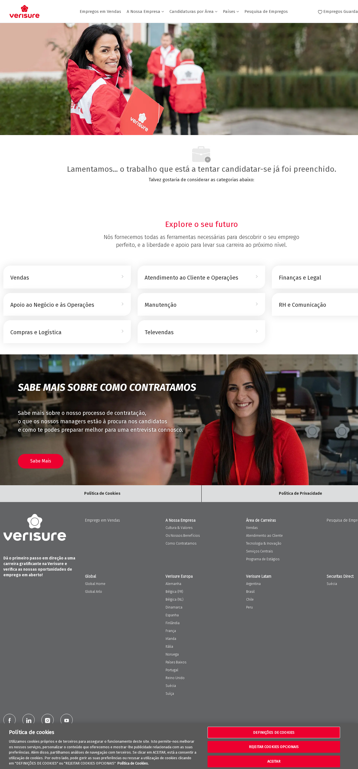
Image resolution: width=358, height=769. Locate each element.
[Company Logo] (24, 11)
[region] (179, 746)
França (171, 631)
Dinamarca (174, 607)
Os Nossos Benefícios (183, 536)
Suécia (171, 686)
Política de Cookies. (133, 763)
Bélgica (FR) (174, 592)
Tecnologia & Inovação (263, 543)
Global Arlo (93, 592)
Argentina (253, 584)
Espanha (172, 615)
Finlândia (173, 623)
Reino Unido (175, 678)
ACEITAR (274, 761)
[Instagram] (47, 720)
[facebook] (9, 720)
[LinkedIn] (28, 720)
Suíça (170, 694)
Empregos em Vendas (100, 12)
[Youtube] (66, 720)
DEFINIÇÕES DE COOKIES (274, 732)
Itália (169, 647)
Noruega (172, 654)
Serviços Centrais (259, 551)
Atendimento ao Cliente (264, 536)
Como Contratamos (181, 543)
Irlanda (171, 639)
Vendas (252, 528)
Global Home (95, 584)
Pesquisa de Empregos (266, 12)
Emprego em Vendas (102, 520)
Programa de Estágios (262, 559)
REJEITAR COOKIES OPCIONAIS (274, 747)
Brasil (250, 592)
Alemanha (173, 584)
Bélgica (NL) (174, 599)
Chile (250, 599)
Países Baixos (176, 662)
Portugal (172, 670)
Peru (249, 607)
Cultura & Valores (179, 528)
